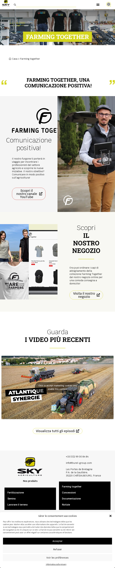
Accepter (58, 541)
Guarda (57, 335)
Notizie (66, 504)
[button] (110, 515)
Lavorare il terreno (17, 504)
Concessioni (69, 492)
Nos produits (30, 481)
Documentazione (71, 498)
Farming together (71, 486)
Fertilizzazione (15, 492)
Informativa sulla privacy (56, 564)
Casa (14, 58)
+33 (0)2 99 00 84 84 (77, 456)
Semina (11, 498)
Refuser (57, 549)
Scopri (86, 239)
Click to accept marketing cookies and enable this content (57, 387)
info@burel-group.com (79, 463)
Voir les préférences (57, 557)
